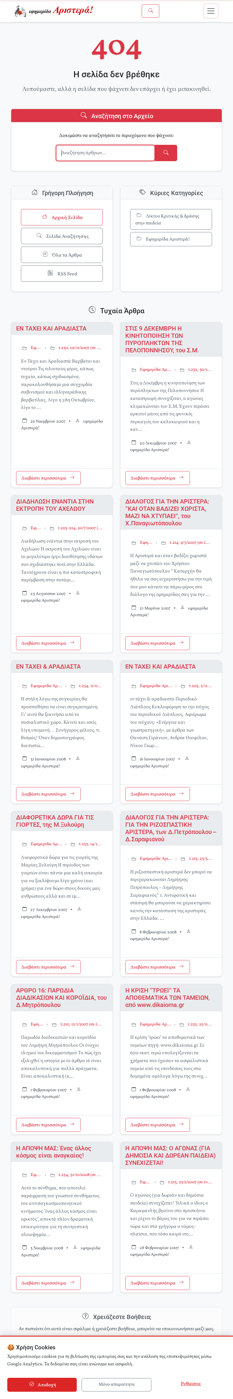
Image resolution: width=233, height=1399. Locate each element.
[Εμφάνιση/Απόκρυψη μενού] (210, 10)
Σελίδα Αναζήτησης (67, 236)
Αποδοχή (46, 1385)
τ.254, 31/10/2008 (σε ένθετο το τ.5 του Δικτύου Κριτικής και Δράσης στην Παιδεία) (81, 1175)
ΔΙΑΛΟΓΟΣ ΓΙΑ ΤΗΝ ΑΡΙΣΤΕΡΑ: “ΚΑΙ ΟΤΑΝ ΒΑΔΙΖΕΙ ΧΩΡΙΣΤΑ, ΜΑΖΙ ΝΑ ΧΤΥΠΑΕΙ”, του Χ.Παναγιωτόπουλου (167, 512)
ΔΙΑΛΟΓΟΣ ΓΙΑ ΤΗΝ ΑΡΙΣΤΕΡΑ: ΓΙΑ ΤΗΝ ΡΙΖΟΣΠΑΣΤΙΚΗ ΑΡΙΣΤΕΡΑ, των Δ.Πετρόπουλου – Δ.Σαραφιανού (170, 828)
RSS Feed (66, 274)
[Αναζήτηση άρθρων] (150, 11)
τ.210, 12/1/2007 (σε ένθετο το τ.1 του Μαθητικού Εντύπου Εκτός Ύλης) (81, 1024)
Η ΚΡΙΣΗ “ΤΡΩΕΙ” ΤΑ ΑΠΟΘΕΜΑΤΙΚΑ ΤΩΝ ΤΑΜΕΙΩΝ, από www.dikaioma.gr (167, 998)
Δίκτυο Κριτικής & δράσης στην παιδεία (167, 220)
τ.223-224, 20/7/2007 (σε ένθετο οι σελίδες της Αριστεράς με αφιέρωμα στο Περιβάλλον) (80, 528)
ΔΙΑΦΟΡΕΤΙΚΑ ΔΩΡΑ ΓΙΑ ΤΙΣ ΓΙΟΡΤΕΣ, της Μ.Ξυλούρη (55, 821)
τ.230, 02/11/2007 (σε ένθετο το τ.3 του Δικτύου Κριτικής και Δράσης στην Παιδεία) (81, 348)
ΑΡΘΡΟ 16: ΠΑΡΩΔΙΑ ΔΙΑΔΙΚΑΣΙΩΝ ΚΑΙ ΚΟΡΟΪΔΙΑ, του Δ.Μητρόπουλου (61, 998)
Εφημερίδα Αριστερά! (167, 240)
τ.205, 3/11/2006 (200, 686)
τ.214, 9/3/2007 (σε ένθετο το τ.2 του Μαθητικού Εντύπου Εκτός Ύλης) (191, 543)
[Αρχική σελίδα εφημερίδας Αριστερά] (55, 10)
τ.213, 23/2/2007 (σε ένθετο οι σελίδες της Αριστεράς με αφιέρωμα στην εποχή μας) (190, 1182)
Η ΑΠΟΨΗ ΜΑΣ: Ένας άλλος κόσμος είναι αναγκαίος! (53, 1152)
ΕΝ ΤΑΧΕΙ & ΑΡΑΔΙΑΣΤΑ (48, 666)
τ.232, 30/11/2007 (200, 370)
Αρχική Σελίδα (67, 217)
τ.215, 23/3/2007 (200, 859)
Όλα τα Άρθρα (66, 255)
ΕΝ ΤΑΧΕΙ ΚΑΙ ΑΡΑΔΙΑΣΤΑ (51, 328)
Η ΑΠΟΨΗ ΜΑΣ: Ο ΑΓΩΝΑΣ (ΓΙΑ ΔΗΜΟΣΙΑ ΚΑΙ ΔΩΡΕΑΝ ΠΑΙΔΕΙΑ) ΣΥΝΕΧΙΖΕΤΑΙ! (170, 1155)
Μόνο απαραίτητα (117, 1384)
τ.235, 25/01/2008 (200, 1024)
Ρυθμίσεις (191, 1384)
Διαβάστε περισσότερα (44, 478)
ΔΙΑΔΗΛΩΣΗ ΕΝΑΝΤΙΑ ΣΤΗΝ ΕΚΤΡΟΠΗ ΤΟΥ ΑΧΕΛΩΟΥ (55, 505)
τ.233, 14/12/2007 (91, 844)
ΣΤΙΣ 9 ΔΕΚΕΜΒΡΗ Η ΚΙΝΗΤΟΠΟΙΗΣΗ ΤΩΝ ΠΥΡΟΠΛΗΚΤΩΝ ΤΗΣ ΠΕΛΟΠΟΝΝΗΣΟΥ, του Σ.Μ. (162, 339)
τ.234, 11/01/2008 (91, 686)
